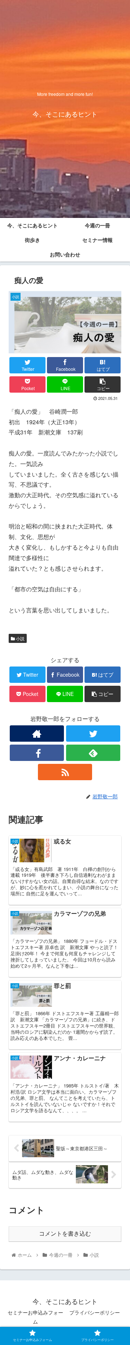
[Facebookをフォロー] (37, 753)
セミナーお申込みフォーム (35, 1317)
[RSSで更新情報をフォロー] (65, 772)
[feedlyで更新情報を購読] (93, 753)
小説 (20, 638)
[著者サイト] (37, 733)
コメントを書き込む (65, 1234)
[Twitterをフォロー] (93, 733)
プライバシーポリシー (94, 1312)
